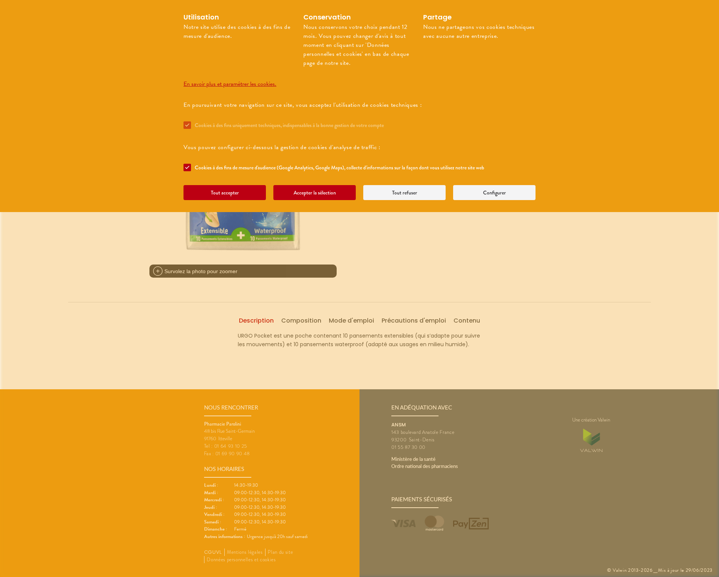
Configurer (494, 192)
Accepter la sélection (315, 192)
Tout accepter (225, 192)
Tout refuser (404, 192)
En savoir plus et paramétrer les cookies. (229, 83)
